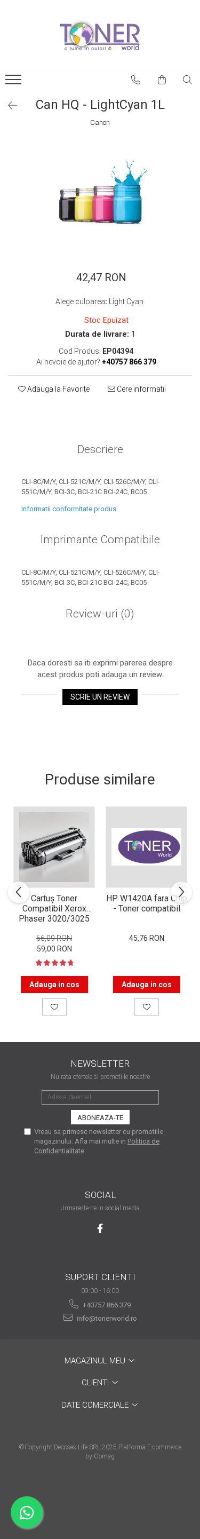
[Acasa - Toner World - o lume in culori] (100, 35)
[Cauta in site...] (187, 80)
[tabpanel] (100, 194)
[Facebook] (100, 1228)
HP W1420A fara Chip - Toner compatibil (146, 903)
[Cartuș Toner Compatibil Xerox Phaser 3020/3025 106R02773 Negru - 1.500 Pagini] (54, 847)
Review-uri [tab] (100, 613)
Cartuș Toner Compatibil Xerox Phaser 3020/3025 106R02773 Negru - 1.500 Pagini (54, 907)
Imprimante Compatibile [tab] (100, 539)
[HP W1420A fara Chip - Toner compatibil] (146, 847)
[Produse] (14, 83)
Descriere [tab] (100, 449)
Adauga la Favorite (58, 389)
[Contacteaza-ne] (136, 80)
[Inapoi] (8, 105)
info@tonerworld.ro (106, 1318)
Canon (100, 122)
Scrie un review (100, 697)
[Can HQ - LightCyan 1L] (100, 194)
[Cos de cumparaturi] (162, 80)
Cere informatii (140, 389)
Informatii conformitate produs (68, 509)
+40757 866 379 (106, 1305)
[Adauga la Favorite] (54, 1007)
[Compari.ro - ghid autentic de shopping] (100, 1497)
